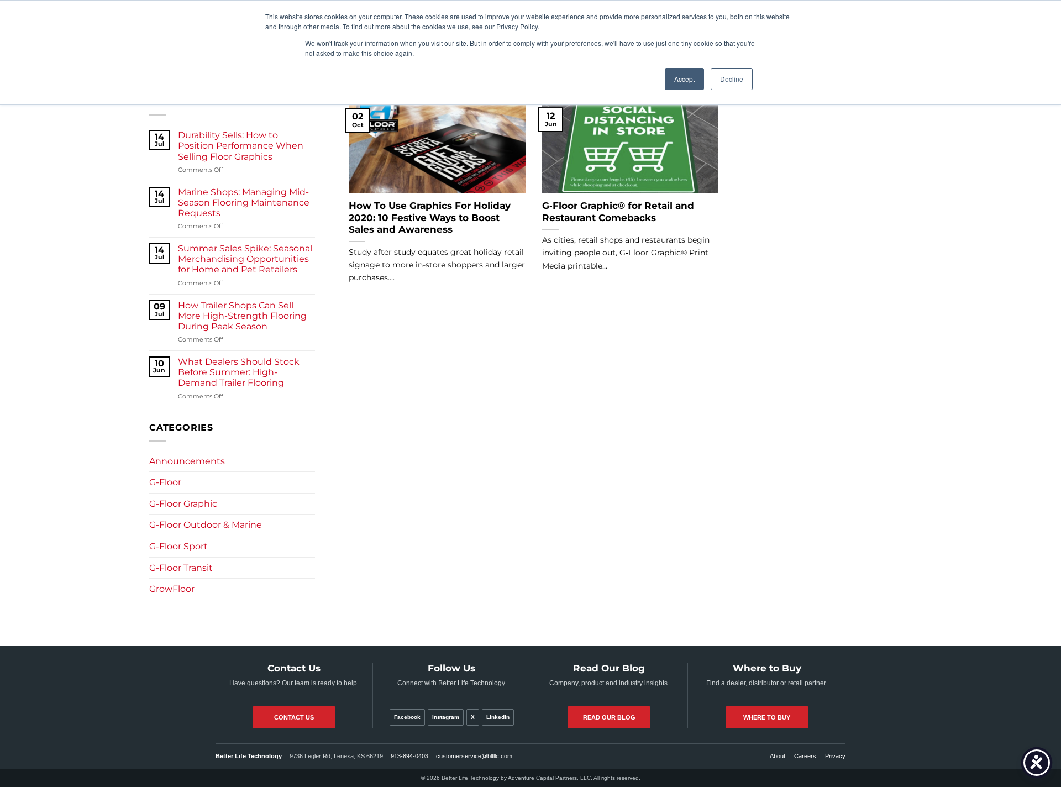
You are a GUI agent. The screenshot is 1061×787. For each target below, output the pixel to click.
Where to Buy (766, 717)
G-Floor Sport (178, 546)
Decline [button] (731, 78)
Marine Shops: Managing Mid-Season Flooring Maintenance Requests (243, 202)
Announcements (187, 461)
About (777, 756)
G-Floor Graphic (183, 504)
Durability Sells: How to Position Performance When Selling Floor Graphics (240, 145)
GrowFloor (172, 589)
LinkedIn (498, 717)
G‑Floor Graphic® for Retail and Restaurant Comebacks (618, 211)
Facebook (407, 717)
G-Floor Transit (181, 568)
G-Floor (165, 482)
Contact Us (294, 717)
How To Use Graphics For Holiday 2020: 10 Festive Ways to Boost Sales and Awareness (430, 217)
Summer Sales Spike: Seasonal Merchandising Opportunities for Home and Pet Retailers (245, 259)
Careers (805, 756)
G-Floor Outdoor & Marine (205, 525)
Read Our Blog (609, 717)
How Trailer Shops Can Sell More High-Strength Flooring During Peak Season (242, 316)
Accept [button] (684, 78)
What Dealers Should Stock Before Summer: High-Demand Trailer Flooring (239, 372)
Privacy (835, 756)
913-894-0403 (409, 756)
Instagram (445, 717)
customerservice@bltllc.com (474, 756)
